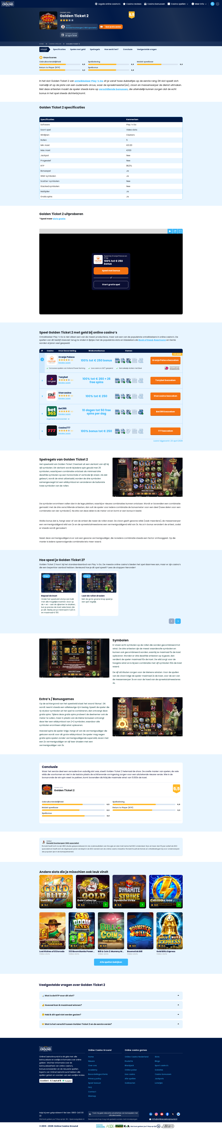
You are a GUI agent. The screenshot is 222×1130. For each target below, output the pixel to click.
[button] (114, 419)
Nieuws (91, 1061)
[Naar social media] (150, 1114)
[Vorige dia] (171, 621)
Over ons (92, 1065)
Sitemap (92, 1096)
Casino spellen (55, 44)
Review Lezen (64, 362)
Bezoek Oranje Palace (134, 18)
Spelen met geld (77, 49)
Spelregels (95, 49)
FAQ (90, 1087)
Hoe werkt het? (111, 49)
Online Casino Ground (66, 1126)
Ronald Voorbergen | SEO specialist (63, 843)
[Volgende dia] (178, 621)
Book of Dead (145, 340)
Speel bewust (94, 1083)
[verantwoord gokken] (217, 4)
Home (41, 44)
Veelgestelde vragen (147, 49)
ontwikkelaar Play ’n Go (89, 81)
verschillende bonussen (113, 89)
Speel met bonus (111, 270)
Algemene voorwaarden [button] (57, 419)
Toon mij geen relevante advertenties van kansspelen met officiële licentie (115, 1114)
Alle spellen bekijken (111, 962)
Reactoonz (160, 340)
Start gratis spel (111, 284)
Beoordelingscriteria (98, 1074)
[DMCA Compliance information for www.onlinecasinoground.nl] (168, 1126)
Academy (92, 1070)
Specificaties (59, 49)
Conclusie (127, 49)
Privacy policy (94, 1078)
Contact (92, 1091)
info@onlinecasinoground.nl (164, 1119)
